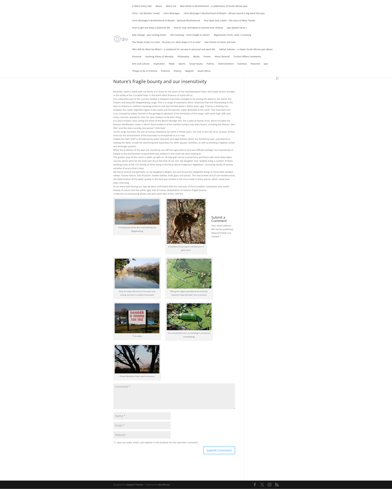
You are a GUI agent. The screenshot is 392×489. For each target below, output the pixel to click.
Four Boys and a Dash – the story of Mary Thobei (229, 20)
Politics (210, 64)
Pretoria (165, 71)
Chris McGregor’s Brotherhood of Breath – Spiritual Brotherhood (166, 20)
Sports (182, 64)
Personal (136, 56)
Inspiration (159, 64)
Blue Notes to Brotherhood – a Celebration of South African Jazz (213, 6)
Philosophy (183, 56)
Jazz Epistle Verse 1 (237, 28)
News (172, 64)
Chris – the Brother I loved (146, 13)
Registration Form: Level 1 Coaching (232, 35)
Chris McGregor (172, 13)
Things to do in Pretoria (144, 71)
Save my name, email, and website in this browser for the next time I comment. (157, 442)
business (242, 64)
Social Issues (196, 64)
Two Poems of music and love (220, 42)
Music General (222, 56)
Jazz (266, 64)
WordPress (164, 484)
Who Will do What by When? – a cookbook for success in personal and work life (173, 49)
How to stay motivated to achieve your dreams (198, 28)
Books (196, 56)
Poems (207, 56)
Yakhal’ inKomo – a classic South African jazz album (246, 49)
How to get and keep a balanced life (151, 28)
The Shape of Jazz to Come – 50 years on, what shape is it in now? (166, 42)
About (159, 6)
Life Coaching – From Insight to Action (190, 35)
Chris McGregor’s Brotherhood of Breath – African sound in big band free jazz (224, 13)
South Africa (204, 71)
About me (171, 6)
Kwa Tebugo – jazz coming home (149, 35)
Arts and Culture (140, 64)
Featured (255, 64)
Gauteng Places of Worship (159, 56)
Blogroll (189, 71)
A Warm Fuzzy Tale (142, 6)
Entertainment (226, 64)
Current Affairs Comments (247, 56)
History (177, 71)
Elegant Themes (135, 484)
